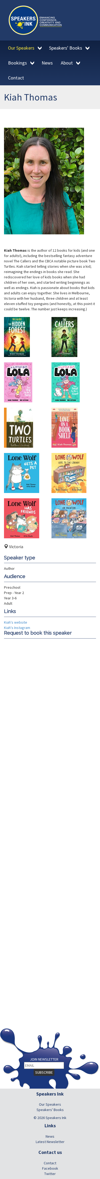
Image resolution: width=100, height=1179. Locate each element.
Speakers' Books (50, 1109)
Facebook (50, 1168)
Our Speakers (50, 1104)
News (50, 1136)
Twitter (50, 1173)
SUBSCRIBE (44, 1072)
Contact (50, 1163)
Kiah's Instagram (17, 627)
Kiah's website (15, 622)
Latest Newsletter (50, 1141)
